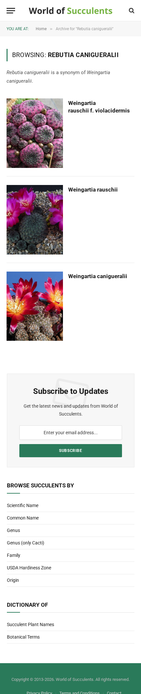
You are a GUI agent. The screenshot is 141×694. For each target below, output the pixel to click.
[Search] (131, 10)
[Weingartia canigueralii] (35, 306)
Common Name (23, 517)
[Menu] (11, 10)
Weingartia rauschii (93, 189)
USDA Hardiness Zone (29, 567)
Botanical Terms (23, 637)
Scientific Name (22, 505)
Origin (13, 580)
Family (13, 555)
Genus (13, 530)
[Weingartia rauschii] (35, 220)
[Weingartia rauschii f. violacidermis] (35, 133)
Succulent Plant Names (30, 624)
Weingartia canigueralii (97, 276)
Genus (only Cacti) (25, 542)
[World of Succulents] (70, 10)
